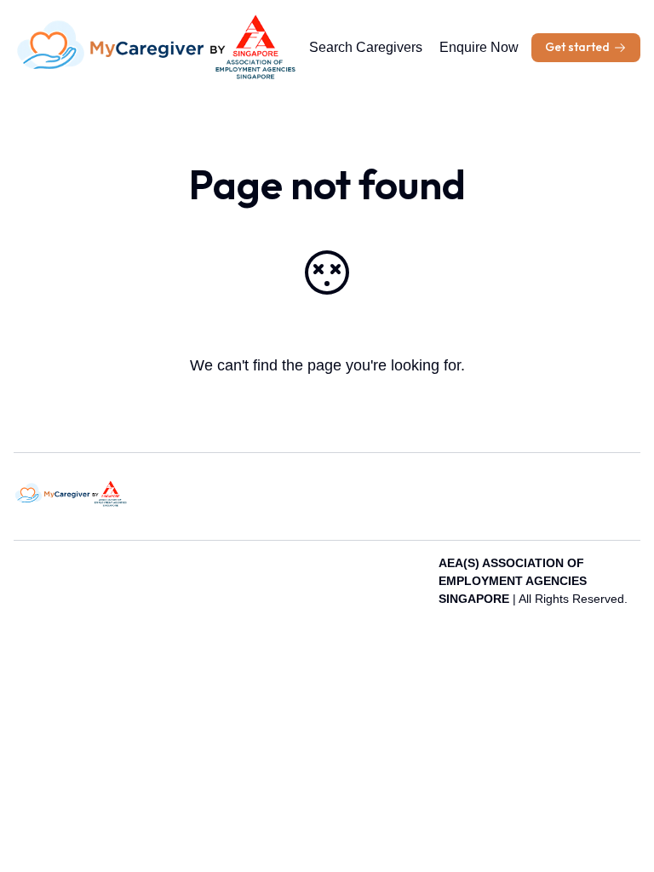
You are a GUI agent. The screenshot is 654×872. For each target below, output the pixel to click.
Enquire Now (479, 47)
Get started (577, 46)
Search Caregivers (365, 47)
